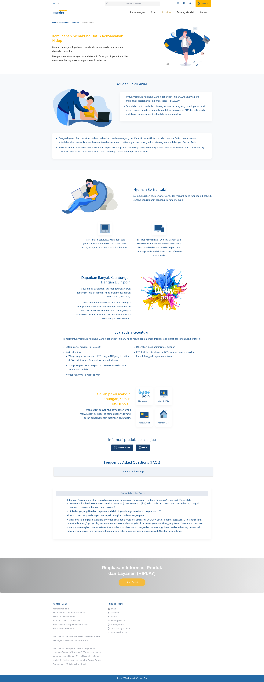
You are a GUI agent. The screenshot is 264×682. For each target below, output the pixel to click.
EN (58, 4)
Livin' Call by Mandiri (120, 629)
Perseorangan (64, 22)
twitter (113, 617)
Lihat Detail (132, 582)
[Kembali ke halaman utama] (60, 10)
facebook (114, 613)
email (113, 609)
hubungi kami (117, 625)
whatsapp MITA (117, 621)
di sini (83, 664)
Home (54, 22)
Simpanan (75, 22)
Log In (203, 3)
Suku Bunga (123, 447)
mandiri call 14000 (118, 632)
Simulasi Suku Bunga (133, 471)
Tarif (144, 447)
